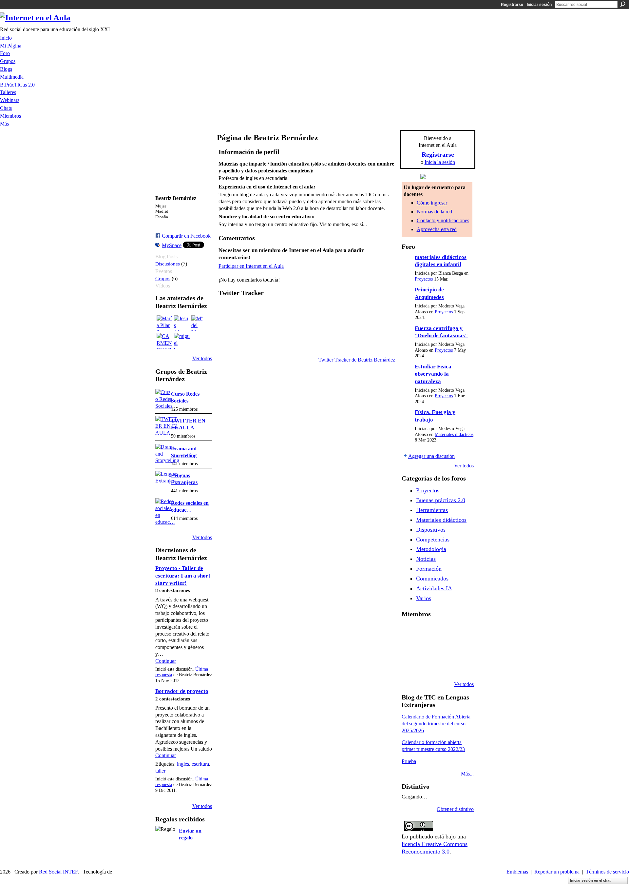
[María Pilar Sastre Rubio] (164, 323)
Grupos (162, 278)
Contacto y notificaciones (443, 220)
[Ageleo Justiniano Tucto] (409, 631)
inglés (183, 764)
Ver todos (202, 358)
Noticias (426, 559)
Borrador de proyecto (181, 691)
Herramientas (432, 510)
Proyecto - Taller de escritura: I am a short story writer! (182, 575)
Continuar (165, 661)
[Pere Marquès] (409, 667)
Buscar (622, 4)
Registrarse (512, 4)
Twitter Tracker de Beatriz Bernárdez (356, 360)
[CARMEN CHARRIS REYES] (164, 341)
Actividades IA (434, 588)
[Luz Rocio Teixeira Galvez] (459, 649)
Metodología (431, 549)
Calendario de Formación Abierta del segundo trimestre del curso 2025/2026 (436, 723)
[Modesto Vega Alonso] (459, 631)
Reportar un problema (557, 871)
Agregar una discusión (431, 456)
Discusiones (167, 263)
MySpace (171, 245)
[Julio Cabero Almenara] (426, 667)
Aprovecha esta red (437, 229)
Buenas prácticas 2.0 (440, 500)
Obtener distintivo (455, 809)
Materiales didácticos (454, 434)
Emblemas (517, 871)
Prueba (409, 761)
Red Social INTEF (58, 871)
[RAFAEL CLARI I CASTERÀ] (426, 631)
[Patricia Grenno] (443, 667)
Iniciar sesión (539, 4)
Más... (467, 773)
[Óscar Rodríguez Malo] (443, 631)
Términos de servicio (607, 871)
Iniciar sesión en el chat (590, 880)
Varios (423, 598)
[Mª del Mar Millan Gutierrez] (199, 323)
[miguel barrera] (182, 341)
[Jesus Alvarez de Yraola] (182, 323)
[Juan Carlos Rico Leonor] (426, 649)
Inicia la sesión (440, 162)
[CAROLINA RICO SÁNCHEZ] (459, 667)
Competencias (432, 539)
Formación (429, 568)
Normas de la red (434, 211)
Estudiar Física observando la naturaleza (433, 373)
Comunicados (432, 578)
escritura (200, 764)
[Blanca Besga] (443, 649)
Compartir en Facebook (186, 236)
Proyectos (424, 279)
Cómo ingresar (432, 203)
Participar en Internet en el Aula (251, 266)
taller (160, 771)
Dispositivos (431, 529)
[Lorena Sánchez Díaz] (409, 649)
